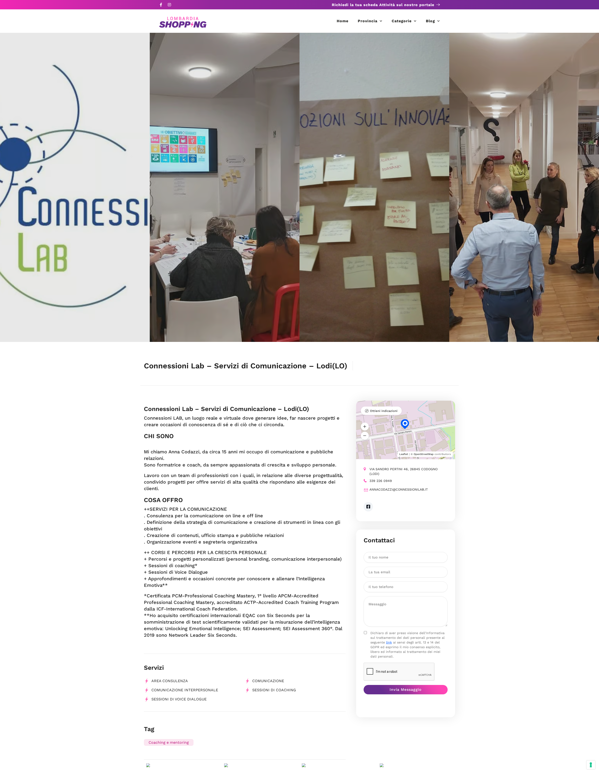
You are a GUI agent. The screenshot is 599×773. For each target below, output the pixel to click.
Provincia (367, 21)
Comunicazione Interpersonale (184, 690)
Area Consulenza (169, 681)
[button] (365, 427)
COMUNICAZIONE (268, 681)
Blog (430, 21)
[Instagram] (169, 5)
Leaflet (403, 454)
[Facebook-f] (161, 5)
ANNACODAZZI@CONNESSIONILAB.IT (398, 489)
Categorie (402, 21)
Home (342, 21)
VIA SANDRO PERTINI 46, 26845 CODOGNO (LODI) (403, 471)
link (389, 642)
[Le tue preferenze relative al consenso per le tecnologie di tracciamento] (590, 764)
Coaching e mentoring (169, 742)
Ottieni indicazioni (384, 411)
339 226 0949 (380, 481)
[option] (75, 187)
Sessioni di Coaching (274, 690)
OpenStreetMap (424, 454)
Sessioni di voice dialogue (179, 699)
